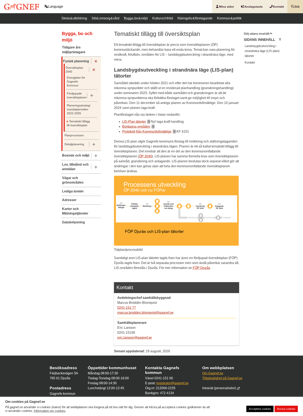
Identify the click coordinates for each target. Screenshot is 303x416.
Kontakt (250, 62)
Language (55, 6)
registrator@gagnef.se (172, 383)
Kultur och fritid (162, 18)
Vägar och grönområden (72, 180)
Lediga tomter (73, 191)
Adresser (69, 200)
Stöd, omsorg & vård (105, 18)
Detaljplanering (74, 144)
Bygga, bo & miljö (136, 18)
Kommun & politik (229, 18)
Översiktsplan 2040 (74, 69)
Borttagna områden (136, 126)
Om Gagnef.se (212, 373)
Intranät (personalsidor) (219, 388)
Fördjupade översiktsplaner (77, 95)
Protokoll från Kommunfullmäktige (146, 131)
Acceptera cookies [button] (260, 408)
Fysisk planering (76, 61)
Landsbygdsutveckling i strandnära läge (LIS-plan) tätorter (262, 51)
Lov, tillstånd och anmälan (75, 167)
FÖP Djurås (201, 268)
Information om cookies (49, 410)
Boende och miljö (75, 155)
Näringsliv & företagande (195, 18)
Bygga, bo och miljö (77, 36)
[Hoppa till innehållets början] (280, 40)
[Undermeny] (95, 61)
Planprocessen (74, 135)
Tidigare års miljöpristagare (73, 50)
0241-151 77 (126, 307)
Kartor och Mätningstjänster (75, 211)
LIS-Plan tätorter (134, 121)
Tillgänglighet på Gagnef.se (222, 378)
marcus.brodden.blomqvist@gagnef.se (145, 312)
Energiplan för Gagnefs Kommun (76, 81)
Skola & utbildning (74, 18)
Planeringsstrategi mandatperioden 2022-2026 (78, 109)
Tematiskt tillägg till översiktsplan (78, 123)
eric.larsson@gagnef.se (134, 337)
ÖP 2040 (145, 156)
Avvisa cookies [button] (286, 408)
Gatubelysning (73, 222)
